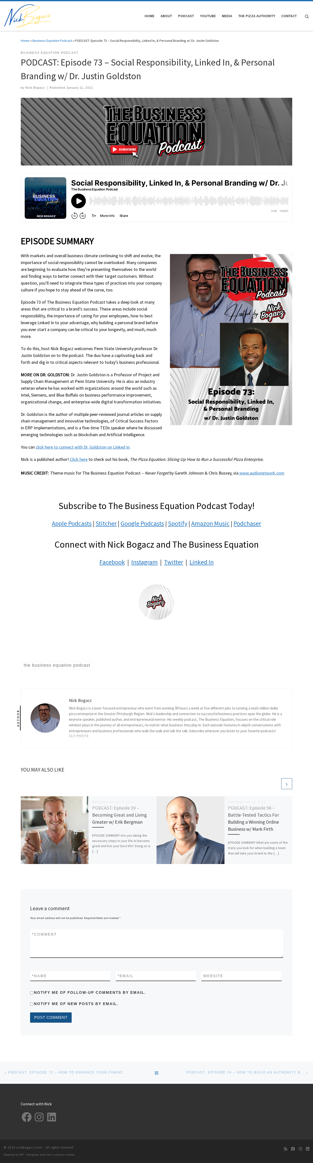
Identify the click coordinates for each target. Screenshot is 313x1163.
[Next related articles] (286, 783)
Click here (78, 459)
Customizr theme (63, 1154)
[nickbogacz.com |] (28, 15)
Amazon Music (210, 523)
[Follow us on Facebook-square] (293, 1149)
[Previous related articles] (274, 783)
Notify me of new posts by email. (76, 1004)
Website (213, 976)
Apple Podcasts (72, 523)
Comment (44, 934)
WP (22, 1154)
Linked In (202, 562)
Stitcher (106, 523)
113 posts (79, 736)
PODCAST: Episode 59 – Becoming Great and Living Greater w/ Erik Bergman (119, 815)
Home (25, 40)
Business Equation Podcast (52, 40)
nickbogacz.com (29, 1147)
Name (39, 976)
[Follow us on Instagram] (300, 1149)
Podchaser (247, 523)
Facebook (112, 562)
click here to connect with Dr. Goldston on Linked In (83, 447)
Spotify (177, 523)
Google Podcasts (142, 523)
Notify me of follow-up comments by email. (90, 992)
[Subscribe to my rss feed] (285, 1149)
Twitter (173, 562)
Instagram (144, 562)
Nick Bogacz (35, 87)
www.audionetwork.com (261, 473)
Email (126, 976)
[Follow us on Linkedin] (307, 1149)
